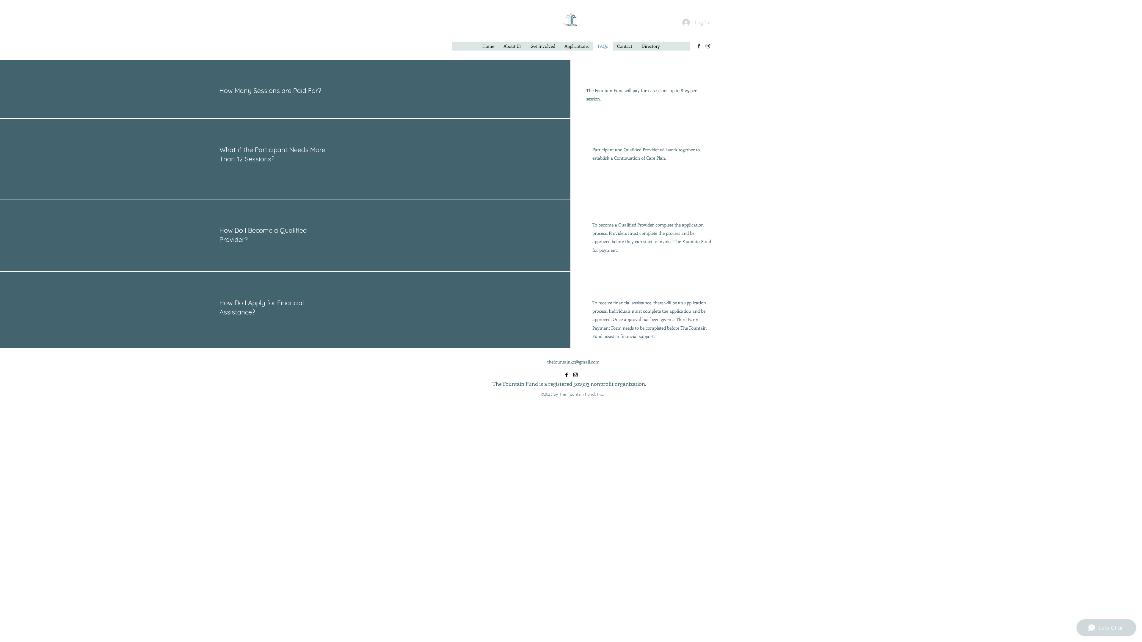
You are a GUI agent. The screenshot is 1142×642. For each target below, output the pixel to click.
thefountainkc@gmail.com (573, 362)
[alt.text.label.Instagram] (708, 46)
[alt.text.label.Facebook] (699, 46)
